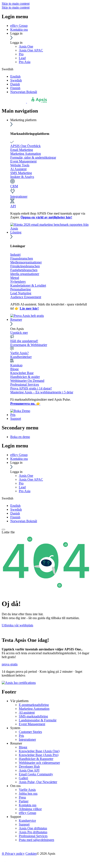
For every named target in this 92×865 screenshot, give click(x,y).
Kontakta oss (19, 29)
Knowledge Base (22, 373)
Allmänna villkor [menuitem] (30, 809)
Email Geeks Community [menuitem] (36, 774)
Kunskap (16, 365)
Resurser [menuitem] (16, 743)
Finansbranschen (21, 258)
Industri (15, 254)
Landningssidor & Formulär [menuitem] (37, 720)
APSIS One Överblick (25, 146)
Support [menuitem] (15, 816)
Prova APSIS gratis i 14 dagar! (31, 388)
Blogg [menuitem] (23, 747)
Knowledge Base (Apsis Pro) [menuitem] (38, 755)
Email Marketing (21, 150)
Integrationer (18, 196)
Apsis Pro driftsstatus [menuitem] (33, 832)
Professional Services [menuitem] (33, 836)
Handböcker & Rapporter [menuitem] (36, 759)
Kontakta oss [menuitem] (27, 805)
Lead (22, 58)
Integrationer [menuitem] (27, 739)
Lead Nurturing (20, 293)
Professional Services (24, 384)
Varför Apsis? (19, 353)
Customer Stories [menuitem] (30, 732)
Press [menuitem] (22, 797)
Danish (15, 84)
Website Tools (19, 165)
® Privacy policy (13, 853)
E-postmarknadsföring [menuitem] (34, 705)
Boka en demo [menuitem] (20, 437)
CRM (14, 186)
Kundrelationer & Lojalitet (28, 285)
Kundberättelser (21, 357)
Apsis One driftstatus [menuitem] (33, 828)
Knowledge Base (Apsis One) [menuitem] (39, 751)
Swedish (16, 80)
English (15, 76)
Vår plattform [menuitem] (19, 701)
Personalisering (20, 289)
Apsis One (26, 46)
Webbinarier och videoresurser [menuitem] (39, 762)
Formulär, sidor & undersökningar (33, 157)
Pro (21, 54)
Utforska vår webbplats (17, 625)
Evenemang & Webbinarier (28, 345)
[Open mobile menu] (3, 529)
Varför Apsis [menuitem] (27, 789)
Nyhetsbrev (18, 281)
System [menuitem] (15, 728)
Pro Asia (24, 62)
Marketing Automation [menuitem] (34, 708)
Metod (14, 278)
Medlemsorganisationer (26, 262)
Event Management (23, 161)
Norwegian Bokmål (23, 92)
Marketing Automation (25, 153)
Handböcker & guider (25, 377)
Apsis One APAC (31, 50)
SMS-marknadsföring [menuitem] (33, 716)
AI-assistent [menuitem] (27, 712)
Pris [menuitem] (21, 735)
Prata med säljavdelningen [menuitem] (36, 840)
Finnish (15, 88)
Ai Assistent (18, 169)
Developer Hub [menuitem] (29, 766)
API (13, 206)
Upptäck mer (19, 332)
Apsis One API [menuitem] (29, 770)
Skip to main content (16, 3)
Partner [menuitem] (23, 801)
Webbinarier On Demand (27, 380)
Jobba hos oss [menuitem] (28, 793)
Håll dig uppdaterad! (24, 341)
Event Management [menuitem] (32, 724)
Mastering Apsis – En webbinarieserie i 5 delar (41, 392)
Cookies (31, 853)
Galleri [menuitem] (23, 778)
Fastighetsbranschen (23, 270)
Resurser (16, 319)
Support (15, 418)
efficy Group (19, 25)
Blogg (14, 369)
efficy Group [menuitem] (27, 813)
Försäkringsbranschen (25, 266)
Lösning (15, 232)
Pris (12, 415)
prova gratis (10, 664)
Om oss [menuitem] (15, 786)
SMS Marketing (21, 173)
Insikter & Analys (22, 177)
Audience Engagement (25, 297)
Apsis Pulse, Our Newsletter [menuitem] (38, 782)
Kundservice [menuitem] (27, 820)
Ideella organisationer (24, 274)
